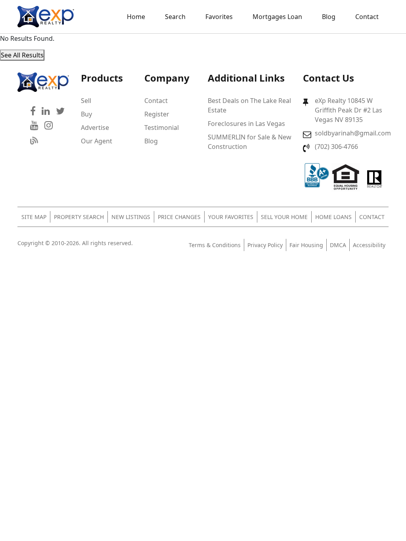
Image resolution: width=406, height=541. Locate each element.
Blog (328, 16)
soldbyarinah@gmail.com (353, 133)
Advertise (95, 127)
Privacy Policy (265, 245)
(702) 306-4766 (336, 146)
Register (156, 114)
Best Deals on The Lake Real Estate (249, 105)
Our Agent (96, 141)
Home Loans (333, 217)
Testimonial (161, 127)
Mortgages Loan (277, 16)
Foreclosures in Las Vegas (246, 123)
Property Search (79, 217)
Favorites (219, 16)
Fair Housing (306, 245)
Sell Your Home (284, 217)
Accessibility (369, 245)
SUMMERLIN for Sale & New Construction (249, 142)
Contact (367, 16)
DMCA (338, 245)
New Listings (130, 217)
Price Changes (179, 217)
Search (175, 16)
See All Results (22, 55)
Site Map (33, 217)
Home (136, 16)
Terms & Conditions (215, 245)
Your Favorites (230, 217)
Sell (86, 100)
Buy (86, 114)
